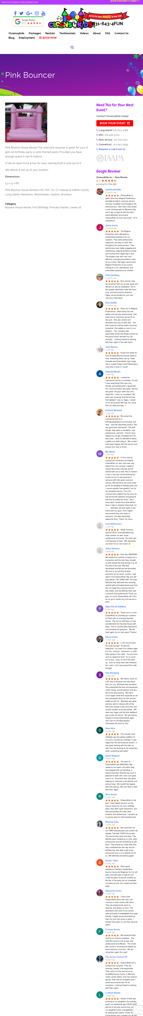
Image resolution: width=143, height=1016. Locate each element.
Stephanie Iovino (113, 890)
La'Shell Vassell (112, 992)
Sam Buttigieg (112, 672)
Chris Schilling (112, 275)
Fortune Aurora (112, 929)
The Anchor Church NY (116, 956)
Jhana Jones (111, 225)
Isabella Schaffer (113, 189)
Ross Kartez (111, 794)
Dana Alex (110, 728)
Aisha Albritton (112, 548)
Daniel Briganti (112, 755)
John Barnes (111, 346)
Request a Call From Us (112, 149)
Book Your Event (113, 123)
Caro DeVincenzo (113, 523)
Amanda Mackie (113, 371)
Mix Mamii (110, 451)
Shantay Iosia (111, 821)
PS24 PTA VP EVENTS (115, 606)
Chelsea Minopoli (113, 410)
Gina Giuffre (111, 302)
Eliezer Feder (111, 637)
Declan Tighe (111, 860)
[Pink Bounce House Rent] (26, 122)
